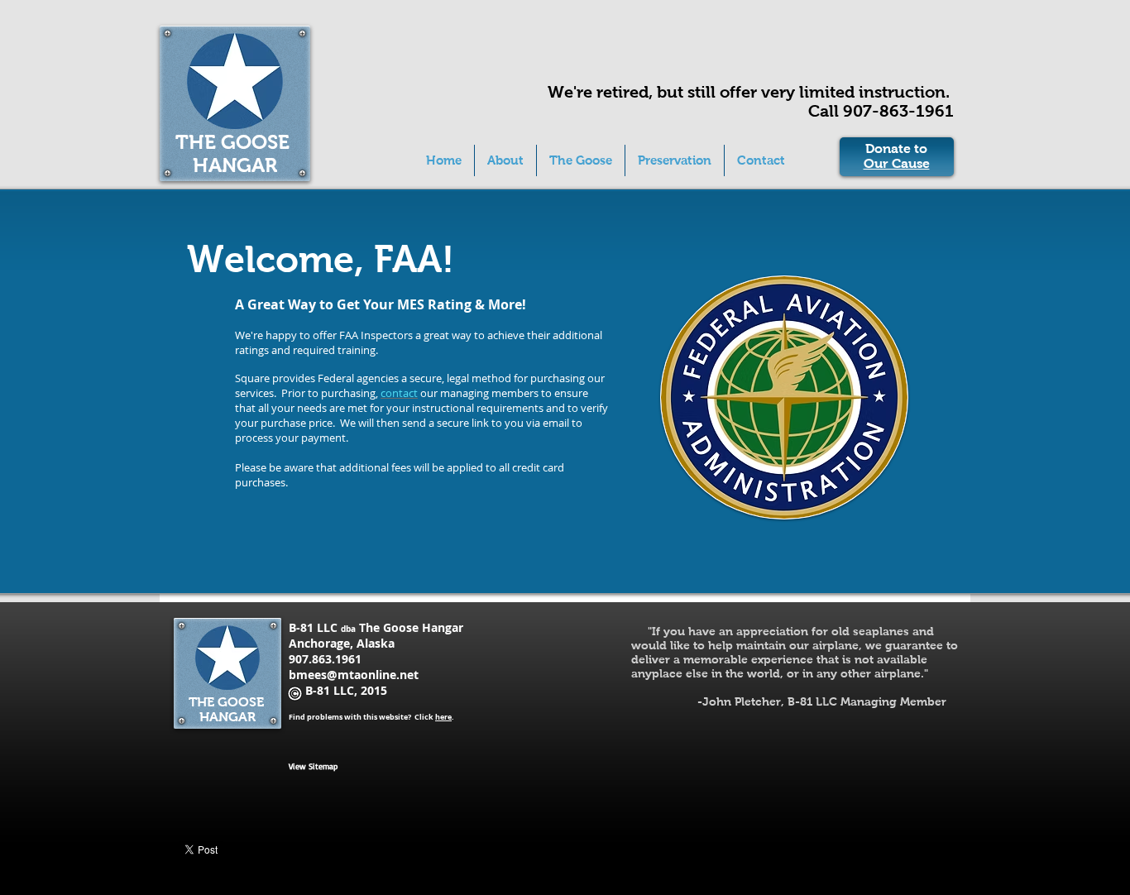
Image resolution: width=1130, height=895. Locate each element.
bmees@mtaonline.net (354, 674)
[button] (581, 160)
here (443, 716)
